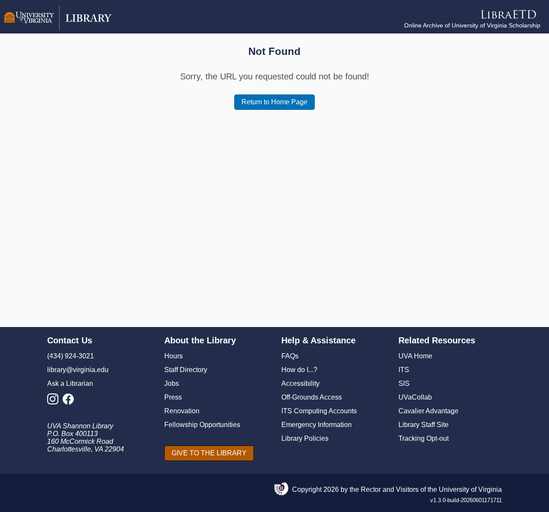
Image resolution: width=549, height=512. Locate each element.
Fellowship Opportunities (202, 424)
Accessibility (300, 383)
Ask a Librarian (70, 383)
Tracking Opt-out (423, 438)
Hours (173, 356)
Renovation (181, 411)
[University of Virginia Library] (58, 27)
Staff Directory (185, 369)
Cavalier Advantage (428, 411)
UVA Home (415, 356)
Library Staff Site (423, 424)
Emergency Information (316, 424)
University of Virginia (470, 489)
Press (173, 397)
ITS (403, 369)
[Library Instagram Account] (55, 401)
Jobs (171, 383)
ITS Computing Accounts (319, 411)
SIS (404, 383)
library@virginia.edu (78, 369)
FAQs (290, 356)
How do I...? (299, 369)
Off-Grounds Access (311, 397)
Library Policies (305, 438)
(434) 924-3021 (70, 356)
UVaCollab (415, 397)
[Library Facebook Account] (70, 401)
